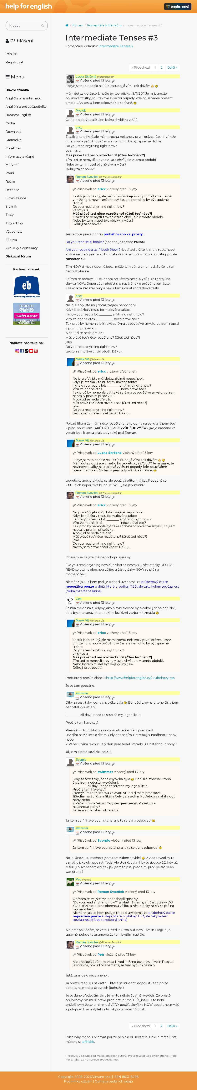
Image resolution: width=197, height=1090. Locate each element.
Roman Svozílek (99, 176)
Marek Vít (90, 359)
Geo (79, 599)
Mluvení (12, 165)
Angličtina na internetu (23, 98)
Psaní (10, 173)
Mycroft (81, 110)
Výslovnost (14, 231)
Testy (10, 215)
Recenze (12, 190)
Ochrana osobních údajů (114, 1081)
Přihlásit (12, 54)
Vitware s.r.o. (101, 1077)
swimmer (82, 693)
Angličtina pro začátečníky (26, 106)
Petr (83, 879)
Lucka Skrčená (95, 76)
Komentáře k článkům (104, 25)
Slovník (11, 206)
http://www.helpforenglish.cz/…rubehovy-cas (140, 678)
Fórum (78, 25)
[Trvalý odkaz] (112, 80)
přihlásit (88, 1042)
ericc (79, 127)
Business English (18, 115)
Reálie (10, 181)
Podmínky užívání (78, 1081)
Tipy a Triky (14, 223)
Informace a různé (20, 156)
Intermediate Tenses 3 (115, 46)
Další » (172, 67)
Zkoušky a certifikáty (22, 248)
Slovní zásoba (16, 198)
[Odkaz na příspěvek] (74, 189)
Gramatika (13, 140)
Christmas (13, 148)
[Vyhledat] (42, 25)
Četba (10, 123)
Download (14, 132)
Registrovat (14, 62)
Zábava (11, 240)
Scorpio (81, 759)
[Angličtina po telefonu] (26, 313)
